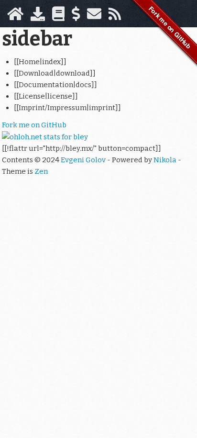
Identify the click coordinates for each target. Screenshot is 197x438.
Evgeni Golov (83, 160)
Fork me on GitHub (34, 125)
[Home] (15, 16)
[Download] (38, 16)
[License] (76, 16)
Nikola (164, 160)
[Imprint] (94, 16)
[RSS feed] (115, 16)
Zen (41, 171)
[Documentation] (58, 16)
